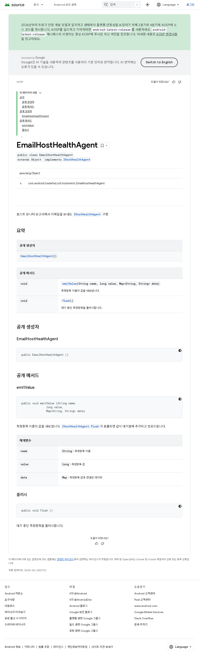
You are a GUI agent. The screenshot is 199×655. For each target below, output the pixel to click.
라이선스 (58, 646)
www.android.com (145, 606)
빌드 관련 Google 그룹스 (83, 624)
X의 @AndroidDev (80, 599)
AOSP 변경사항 (166, 34)
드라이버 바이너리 (15, 624)
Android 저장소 (14, 593)
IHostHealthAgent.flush (80, 426)
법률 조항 (43, 646)
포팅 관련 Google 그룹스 (83, 630)
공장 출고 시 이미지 (16, 618)
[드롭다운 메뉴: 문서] (44, 4)
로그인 (190, 4)
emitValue (69, 283)
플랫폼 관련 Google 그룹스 (85, 618)
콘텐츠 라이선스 (65, 559)
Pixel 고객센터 (142, 599)
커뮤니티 (29, 646)
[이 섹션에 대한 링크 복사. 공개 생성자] (43, 327)
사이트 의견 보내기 (102, 646)
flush (66, 301)
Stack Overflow (143, 618)
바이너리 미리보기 (15, 612)
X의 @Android (78, 593)
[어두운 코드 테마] (180, 350)
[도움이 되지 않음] (179, 82)
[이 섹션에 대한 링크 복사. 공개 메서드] (43, 376)
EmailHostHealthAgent (37, 256)
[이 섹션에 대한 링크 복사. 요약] (29, 231)
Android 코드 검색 (65, 4)
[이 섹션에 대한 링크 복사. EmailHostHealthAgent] (62, 339)
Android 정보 (13, 646)
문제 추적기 (141, 624)
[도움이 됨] (174, 82)
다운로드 (10, 606)
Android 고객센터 (144, 593)
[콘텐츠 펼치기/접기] (40, 92)
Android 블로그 (78, 606)
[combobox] (121, 4)
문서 (36, 4)
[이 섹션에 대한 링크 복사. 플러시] (31, 495)
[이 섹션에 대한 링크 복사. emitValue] (38, 387)
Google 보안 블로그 (81, 612)
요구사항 (10, 599)
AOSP (20, 82)
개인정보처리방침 (77, 646)
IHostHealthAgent (76, 159)
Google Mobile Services (148, 612)
